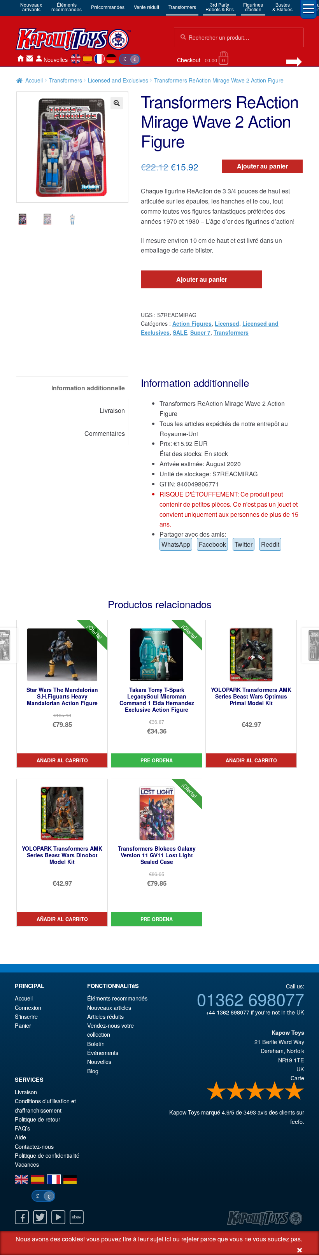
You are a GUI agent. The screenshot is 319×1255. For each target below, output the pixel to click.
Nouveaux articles (109, 1007)
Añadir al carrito (62, 760)
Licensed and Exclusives (118, 80)
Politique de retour (37, 1119)
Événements (102, 1052)
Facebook (212, 544)
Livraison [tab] (112, 410)
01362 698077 (250, 998)
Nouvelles (56, 59)
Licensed (227, 323)
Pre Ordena (156, 760)
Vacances (27, 1164)
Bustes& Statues (282, 6)
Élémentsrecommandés (66, 6)
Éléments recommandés (117, 998)
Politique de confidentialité (47, 1155)
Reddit (270, 544)
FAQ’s (22, 1128)
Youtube (58, 1217)
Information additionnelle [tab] (88, 387)
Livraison (26, 1092)
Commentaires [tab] (104, 433)
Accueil (20, 59)
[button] (116, 103)
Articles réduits (105, 1016)
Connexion (39, 59)
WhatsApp (175, 544)
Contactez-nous (29, 59)
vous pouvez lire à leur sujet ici (128, 1238)
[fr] (99, 59)
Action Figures (192, 323)
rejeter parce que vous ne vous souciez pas (241, 1238)
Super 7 (200, 332)
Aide (20, 1137)
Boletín (96, 1043)
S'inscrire (26, 1016)
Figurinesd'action (253, 6)
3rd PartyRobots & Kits (219, 6)
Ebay (77, 1217)
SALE (180, 332)
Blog (92, 1071)
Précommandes (107, 7)
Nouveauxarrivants (31, 6)
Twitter (243, 544)
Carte (297, 1078)
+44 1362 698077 (227, 1012)
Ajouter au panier (262, 165)
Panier (23, 1025)
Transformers (182, 7)
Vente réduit (146, 7)
